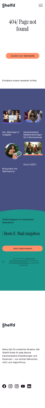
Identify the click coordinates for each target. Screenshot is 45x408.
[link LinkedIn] (29, 387)
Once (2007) (29, 164)
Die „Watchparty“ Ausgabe (11, 133)
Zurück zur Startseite (23, 55)
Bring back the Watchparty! (9, 170)
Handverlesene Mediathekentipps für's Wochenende (32, 135)
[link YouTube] (23, 387)
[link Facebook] (4, 387)
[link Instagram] (10, 387)
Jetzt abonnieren (22, 248)
